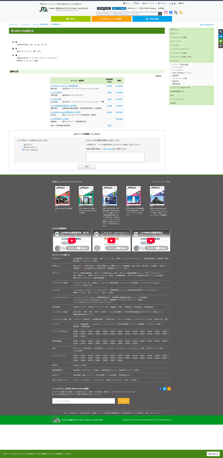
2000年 (157, 334)
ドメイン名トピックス (100, 290)
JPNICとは (174, 29)
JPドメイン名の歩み (124, 319)
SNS (126, 380)
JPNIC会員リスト (125, 375)
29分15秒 (119, 119)
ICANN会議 (137, 307)
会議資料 (175, 76)
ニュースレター (178, 70)
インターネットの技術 (178, 53)
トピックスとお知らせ (59, 331)
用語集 (94, 283)
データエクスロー (152, 290)
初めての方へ (77, 266)
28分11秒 (119, 112)
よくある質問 (157, 275)
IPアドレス (174, 33)
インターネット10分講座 (129, 283)
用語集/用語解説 (149, 258)
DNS (101, 258)
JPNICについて (152, 348)
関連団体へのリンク (114, 268)
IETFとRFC (77, 312)
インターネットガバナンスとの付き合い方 (87, 300)
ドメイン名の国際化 (115, 312)
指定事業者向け (57, 370)
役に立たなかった (30, 147)
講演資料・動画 (162, 258)
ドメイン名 (174, 45)
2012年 (164, 331)
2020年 (105, 331)
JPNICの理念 (89, 266)
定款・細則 (135, 266)
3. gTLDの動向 (56, 99)
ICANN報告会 (55, 24)
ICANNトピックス (79, 307)
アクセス (163, 3)
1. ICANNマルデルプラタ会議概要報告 (65, 86)
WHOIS (173, 103)
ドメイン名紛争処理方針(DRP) (132, 290)
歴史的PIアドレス (125, 370)
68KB (110, 125)
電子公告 (145, 266)
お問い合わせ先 (108, 149)
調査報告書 (176, 84)
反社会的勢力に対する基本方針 (94, 268)
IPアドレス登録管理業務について (131, 273)
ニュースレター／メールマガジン (127, 348)
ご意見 (110, 292)
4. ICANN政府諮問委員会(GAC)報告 (64, 106)
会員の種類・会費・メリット (83, 375)
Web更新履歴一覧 (177, 91)
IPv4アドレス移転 (91, 258)
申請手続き (77, 370)
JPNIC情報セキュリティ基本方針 (132, 413)
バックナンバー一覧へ (162, 182)
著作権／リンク (97, 413)
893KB (109, 112)
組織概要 (126, 266)
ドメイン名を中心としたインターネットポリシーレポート (92, 302)
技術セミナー (157, 312)
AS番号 (96, 370)
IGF (106, 300)
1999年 (164, 334)
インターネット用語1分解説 (109, 283)
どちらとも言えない (31, 150)
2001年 (150, 334)
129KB (109, 86)
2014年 (150, 331)
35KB (110, 92)
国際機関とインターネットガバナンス (122, 300)
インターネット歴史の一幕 (82, 285)
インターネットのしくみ (81, 283)
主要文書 (128, 307)
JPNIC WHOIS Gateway (147, 8)
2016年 (135, 331)
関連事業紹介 (115, 290)
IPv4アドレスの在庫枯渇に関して (139, 275)
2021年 (97, 331)
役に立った (28, 144)
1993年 (120, 360)
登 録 (123, 401)
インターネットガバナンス (180, 49)
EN (182, 3)
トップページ (13, 24)
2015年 (142, 331)
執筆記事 (175, 81)
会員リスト (163, 266)
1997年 (83, 336)
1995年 (105, 360)
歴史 (120, 307)
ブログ (75, 380)
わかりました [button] (213, 454)
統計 (89, 292)
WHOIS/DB (87, 348)
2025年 (75, 355)
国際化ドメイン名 (79, 292)
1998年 (75, 336)
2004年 (127, 334)
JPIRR (118, 258)
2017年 (127, 331)
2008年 (97, 334)
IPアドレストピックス (152, 273)
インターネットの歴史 (89, 261)
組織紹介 (113, 307)
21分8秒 (119, 99)
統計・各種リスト (79, 275)
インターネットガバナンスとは (83, 297)
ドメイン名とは (78, 290)
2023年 (83, 331)
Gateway (76, 365)
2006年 (112, 334)
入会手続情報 (100, 375)
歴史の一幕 (158, 319)
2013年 (157, 331)
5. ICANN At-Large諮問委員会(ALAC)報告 (66, 112)
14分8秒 (119, 106)
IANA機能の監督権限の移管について (124, 297)
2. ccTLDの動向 (56, 92)
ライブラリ (25, 24)
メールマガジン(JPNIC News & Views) (68, 389)
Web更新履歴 (56, 341)
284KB (109, 106)
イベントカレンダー (177, 99)
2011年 (75, 334)
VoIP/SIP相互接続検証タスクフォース (137, 312)
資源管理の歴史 (97, 319)
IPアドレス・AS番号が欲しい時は (105, 273)
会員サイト (56, 375)
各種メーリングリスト (114, 380)
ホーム (128, 3)
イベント (97, 292)
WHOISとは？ (132, 8)
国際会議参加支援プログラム (83, 314)
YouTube (133, 380)
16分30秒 (119, 92)
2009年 (90, 334)
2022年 (90, 331)
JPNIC (72, 19)
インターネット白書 (179, 78)
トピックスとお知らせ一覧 (180, 87)
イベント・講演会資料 (40, 24)
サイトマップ (149, 3)
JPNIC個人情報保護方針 (112, 413)
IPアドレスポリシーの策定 (104, 275)
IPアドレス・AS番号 (113, 19)
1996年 (97, 360)
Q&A (137, 3)
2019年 (112, 331)
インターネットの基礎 (178, 37)
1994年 (112, 360)
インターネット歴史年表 (81, 319)
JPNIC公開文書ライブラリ (181, 73)
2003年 (135, 334)
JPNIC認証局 (98, 348)
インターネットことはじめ (150, 283)
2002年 (142, 334)
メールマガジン (178, 67)
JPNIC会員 (153, 19)
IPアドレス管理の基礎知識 (82, 273)
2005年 (120, 334)
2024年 (75, 331)
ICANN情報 (143, 297)
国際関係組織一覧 (103, 297)
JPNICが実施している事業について (109, 266)
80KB (110, 99)
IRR (85, 312)
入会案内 (154, 266)
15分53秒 (119, 86)
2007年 (105, 334)
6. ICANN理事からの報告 (60, 119)
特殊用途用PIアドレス (108, 370)
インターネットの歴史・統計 (181, 57)
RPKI (96, 312)
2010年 (83, 334)
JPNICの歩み (110, 319)
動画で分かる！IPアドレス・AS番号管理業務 (88, 278)
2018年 (120, 331)
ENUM (103, 312)
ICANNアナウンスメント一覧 (98, 307)
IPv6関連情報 (77, 258)
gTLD (88, 290)
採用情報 (161, 8)
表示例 (84, 365)
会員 (142, 348)
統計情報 (76, 261)
